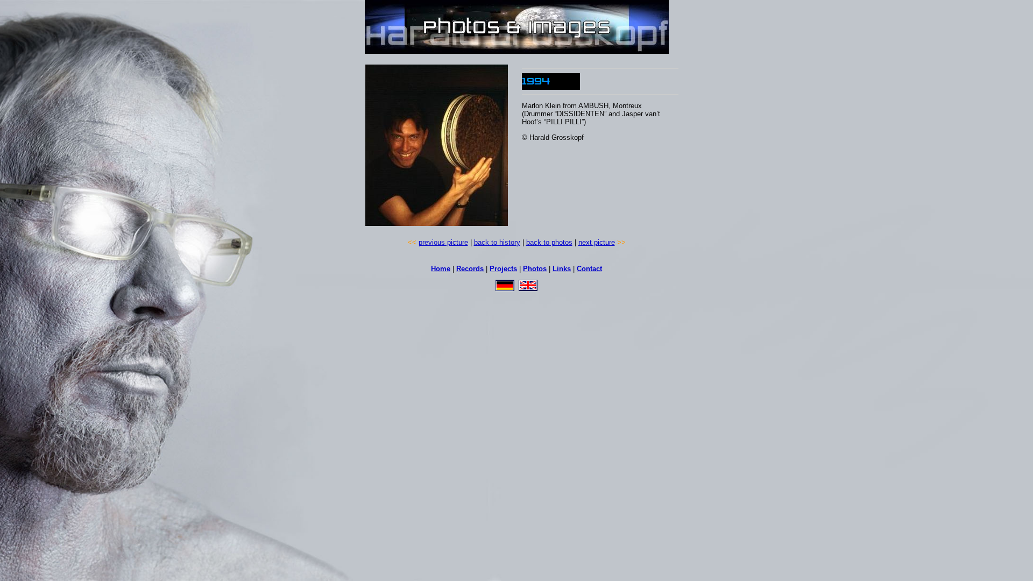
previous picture (443, 242)
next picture (596, 242)
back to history (497, 242)
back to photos (549, 242)
